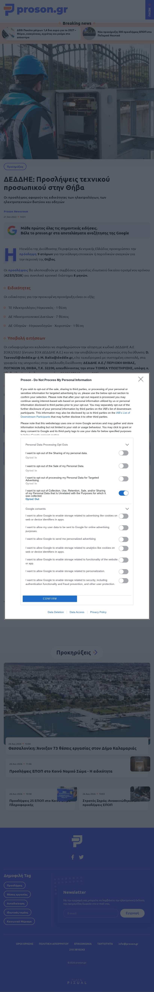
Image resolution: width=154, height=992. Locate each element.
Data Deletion (56, 612)
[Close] (142, 380)
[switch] (123, 452)
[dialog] (77, 496)
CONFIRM (50, 598)
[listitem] (77, 445)
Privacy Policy (98, 612)
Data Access (77, 612)
